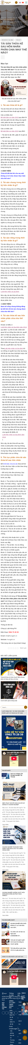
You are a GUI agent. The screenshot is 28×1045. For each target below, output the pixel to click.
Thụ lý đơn (10, 545)
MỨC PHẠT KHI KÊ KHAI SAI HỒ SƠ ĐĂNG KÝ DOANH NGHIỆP (13, 803)
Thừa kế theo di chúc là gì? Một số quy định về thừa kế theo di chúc (12, 678)
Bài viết (20, 1032)
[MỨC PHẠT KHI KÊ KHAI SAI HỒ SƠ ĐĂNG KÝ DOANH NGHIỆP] (14, 791)
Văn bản (20, 1041)
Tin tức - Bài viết (12, 17)
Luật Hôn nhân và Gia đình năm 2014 (14, 327)
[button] (26, 2)
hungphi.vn (11, 639)
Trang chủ (3, 17)
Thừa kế (18, 40)
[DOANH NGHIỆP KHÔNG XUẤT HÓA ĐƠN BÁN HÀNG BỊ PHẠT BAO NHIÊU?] (14, 880)
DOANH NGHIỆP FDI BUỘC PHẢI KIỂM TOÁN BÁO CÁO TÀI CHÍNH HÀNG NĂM (12, 848)
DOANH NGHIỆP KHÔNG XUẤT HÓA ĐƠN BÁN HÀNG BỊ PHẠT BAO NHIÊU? (13, 894)
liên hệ (24, 613)
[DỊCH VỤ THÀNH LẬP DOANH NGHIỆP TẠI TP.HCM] (5, 776)
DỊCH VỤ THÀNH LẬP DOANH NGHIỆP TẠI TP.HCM (16, 775)
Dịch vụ (20, 1022)
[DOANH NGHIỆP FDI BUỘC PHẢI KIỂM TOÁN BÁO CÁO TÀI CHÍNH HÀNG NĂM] (14, 835)
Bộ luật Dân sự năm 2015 (10, 117)
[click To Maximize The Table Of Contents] (3, 57)
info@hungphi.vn (11, 636)
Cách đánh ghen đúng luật (9, 700)
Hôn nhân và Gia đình (6, 19)
